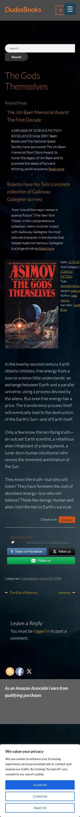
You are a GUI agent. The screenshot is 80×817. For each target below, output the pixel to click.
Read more (56, 169)
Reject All (40, 808)
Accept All (40, 785)
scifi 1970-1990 (50, 578)
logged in (41, 631)
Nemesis (64, 593)
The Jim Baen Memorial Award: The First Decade (38, 116)
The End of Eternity (23, 593)
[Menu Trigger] (70, 9)
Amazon (67, 519)
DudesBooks (23, 9)
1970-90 (73, 262)
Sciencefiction (29, 578)
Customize (40, 796)
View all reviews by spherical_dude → (48, 542)
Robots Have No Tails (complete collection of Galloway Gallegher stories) (38, 191)
